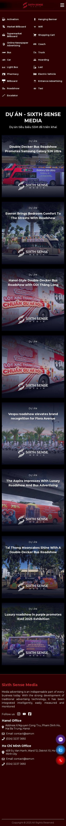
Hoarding (43, 59)
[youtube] (24, 714)
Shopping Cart (46, 35)
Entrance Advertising (50, 81)
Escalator (12, 95)
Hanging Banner (47, 19)
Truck (41, 52)
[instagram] (18, 714)
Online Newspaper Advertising (17, 44)
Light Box (12, 67)
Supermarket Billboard (14, 35)
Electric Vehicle (47, 74)
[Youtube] (29, 714)
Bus (9, 52)
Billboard (12, 81)
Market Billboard (16, 26)
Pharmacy (13, 74)
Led (40, 67)
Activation (13, 19)
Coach (42, 44)
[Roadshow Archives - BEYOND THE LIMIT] (33, 8)
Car (9, 59)
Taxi (40, 88)
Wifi (40, 26)
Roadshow (13, 88)
